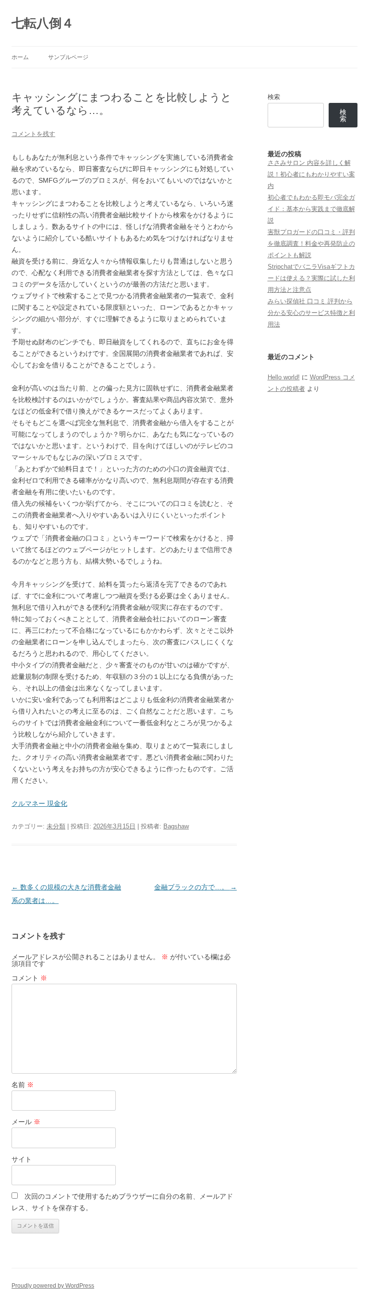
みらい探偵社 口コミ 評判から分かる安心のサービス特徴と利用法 (311, 313)
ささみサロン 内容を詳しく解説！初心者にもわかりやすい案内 (311, 174)
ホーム (20, 57)
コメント (29, 978)
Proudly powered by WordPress (53, 1285)
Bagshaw (176, 826)
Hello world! (284, 377)
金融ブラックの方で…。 (195, 887)
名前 (23, 1085)
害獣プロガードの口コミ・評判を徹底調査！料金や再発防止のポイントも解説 (311, 243)
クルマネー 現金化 (39, 803)
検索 (274, 96)
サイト (22, 1159)
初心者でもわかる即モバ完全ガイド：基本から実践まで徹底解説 (311, 209)
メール (26, 1122)
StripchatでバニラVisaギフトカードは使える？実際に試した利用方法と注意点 (311, 278)
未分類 (56, 826)
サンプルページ (68, 57)
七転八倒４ (43, 23)
